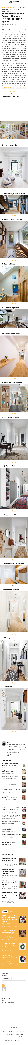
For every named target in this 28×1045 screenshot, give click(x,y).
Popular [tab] (11, 911)
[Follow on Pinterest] (10, 755)
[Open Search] (25, 2)
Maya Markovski (6, 899)
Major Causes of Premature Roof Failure (11, 783)
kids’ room (16, 92)
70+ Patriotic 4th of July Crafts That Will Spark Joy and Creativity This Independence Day (11, 842)
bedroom (19, 87)
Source (14, 189)
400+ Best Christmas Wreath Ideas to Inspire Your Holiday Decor (11, 822)
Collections (10, 7)
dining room (10, 90)
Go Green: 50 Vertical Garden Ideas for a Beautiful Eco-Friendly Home (11, 835)
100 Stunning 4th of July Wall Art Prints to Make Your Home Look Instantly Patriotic (11, 809)
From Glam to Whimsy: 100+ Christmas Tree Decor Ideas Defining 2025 (11, 816)
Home (4, 7)
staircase (7, 94)
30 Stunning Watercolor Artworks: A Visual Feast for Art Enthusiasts (10, 796)
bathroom (11, 87)
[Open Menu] (2, 2)
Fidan (4, 24)
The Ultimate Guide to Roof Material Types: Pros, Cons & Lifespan (10, 764)
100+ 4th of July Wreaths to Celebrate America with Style (11, 828)
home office (9, 92)
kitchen (4, 87)
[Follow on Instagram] (14, 1028)
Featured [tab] (5, 911)
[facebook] (8, 755)
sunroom (18, 90)
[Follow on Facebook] (11, 1028)
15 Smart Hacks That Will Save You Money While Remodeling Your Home (10, 777)
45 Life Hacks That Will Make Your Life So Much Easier (11, 790)
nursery (23, 92)
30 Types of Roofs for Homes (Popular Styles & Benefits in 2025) (11, 771)
